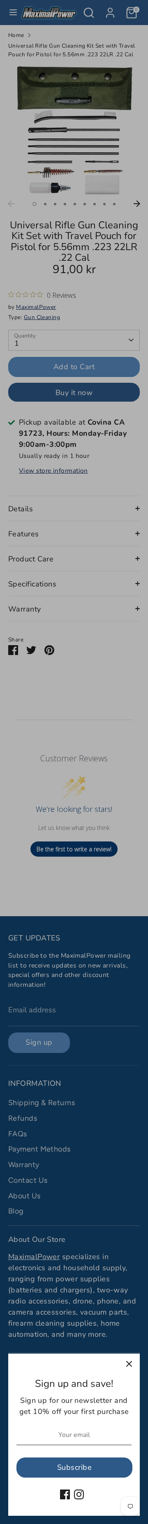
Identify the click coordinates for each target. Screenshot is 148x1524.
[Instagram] (79, 1494)
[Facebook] (65, 1494)
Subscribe (74, 1467)
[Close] (129, 1364)
